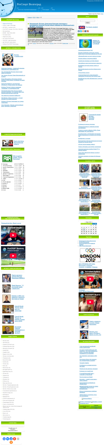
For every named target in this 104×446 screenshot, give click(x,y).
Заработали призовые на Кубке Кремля (88, 60)
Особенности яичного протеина (86, 124)
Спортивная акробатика (9, 390)
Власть (4, 413)
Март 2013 (89, 222)
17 (95, 229)
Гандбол (5, 352)
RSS (102, 13)
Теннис (4, 363)
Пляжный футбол (7, 346)
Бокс (4, 365)
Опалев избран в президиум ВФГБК (87, 58)
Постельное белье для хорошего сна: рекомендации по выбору (88, 360)
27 (86, 233)
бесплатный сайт (95, 406)
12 (84, 229)
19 (84, 231)
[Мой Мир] (85, 31)
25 (81, 233)
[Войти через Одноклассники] (11, 442)
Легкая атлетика (7, 356)
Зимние (5, 375)
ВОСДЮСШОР (7, 369)
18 (81, 231)
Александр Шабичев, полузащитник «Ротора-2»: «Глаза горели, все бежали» (11, 84)
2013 (34, 17)
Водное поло (6, 354)
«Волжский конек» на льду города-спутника (89, 56)
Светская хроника (7, 400)
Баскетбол (5, 360)
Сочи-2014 (5, 411)
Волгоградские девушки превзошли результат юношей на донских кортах (90, 141)
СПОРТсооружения (8, 398)
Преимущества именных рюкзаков (89, 368)
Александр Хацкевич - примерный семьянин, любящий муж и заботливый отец (13, 69)
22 (91, 231)
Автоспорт (5, 415)
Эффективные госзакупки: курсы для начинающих (88, 395)
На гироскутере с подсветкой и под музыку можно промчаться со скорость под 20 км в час (89, 135)
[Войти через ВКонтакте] (7, 438)
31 (95, 233)
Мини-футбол (6, 383)
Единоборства (6, 371)
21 (88, 231)
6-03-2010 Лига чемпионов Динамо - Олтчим (96, 201)
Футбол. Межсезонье (8, 388)
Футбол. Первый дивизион (9, 385)
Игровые (5, 379)
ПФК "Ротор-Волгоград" (85, 245)
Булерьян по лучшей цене (86, 371)
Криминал (5, 396)
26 (84, 233)
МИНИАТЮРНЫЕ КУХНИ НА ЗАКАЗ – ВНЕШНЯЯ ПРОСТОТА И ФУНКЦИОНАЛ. (89, 387)
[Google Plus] (88, 31)
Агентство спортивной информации (27, 9)
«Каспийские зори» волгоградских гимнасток (89, 63)
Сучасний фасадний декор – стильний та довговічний (87, 374)
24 (95, 231)
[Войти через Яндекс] (14, 438)
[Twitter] (81, 31)
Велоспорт (5, 367)
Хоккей (4, 350)
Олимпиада (6, 419)
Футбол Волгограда (84, 242)
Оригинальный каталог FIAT (85, 50)
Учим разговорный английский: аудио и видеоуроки (88, 347)
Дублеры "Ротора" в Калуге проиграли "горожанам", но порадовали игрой (11, 88)
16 (93, 229)
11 (81, 229)
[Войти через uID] (4, 438)
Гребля (4, 361)
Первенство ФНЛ (7, 344)
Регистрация (45, 9)
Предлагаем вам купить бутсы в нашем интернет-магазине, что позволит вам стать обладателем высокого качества (12, 92)
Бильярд (5, 394)
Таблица (5, 377)
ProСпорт (52, 43)
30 (93, 233)
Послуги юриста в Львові (86, 377)
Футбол (5, 340)
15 (91, 229)
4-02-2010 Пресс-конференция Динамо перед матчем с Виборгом (84, 175)
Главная (30, 17)
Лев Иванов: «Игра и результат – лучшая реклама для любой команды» (12, 98)
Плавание (5, 358)
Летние (4, 373)
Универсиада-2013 (7, 409)
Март (38, 17)
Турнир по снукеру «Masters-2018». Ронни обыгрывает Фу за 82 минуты (89, 131)
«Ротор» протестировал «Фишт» (86, 144)
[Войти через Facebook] (11, 438)
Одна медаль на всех (83, 72)
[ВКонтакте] (79, 31)
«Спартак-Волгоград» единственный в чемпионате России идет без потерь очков (89, 75)
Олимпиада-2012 (7, 402)
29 (91, 233)
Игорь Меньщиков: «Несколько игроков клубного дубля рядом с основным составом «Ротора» (13, 80)
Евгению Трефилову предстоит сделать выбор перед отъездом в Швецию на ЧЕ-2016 (90, 53)
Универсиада (6, 417)
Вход (53, 9)
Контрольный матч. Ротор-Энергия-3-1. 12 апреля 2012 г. (84, 200)
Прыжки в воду (7, 392)
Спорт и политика (7, 404)
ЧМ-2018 (5, 342)
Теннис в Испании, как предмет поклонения (89, 146)
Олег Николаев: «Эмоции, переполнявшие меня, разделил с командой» (12, 105)
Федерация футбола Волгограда (87, 241)
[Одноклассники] (83, 31)
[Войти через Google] (18, 438)
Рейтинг (5, 381)
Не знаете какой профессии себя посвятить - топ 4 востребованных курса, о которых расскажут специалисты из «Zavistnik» (88, 351)
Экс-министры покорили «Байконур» (10, 95)
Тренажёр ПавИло (84, 362)
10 (95, 227)
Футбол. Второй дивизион (9, 386)
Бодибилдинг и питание (84, 138)
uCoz (96, 407)
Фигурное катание (7, 348)
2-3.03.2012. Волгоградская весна (84, 188)
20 (86, 231)
